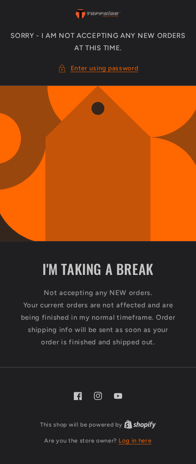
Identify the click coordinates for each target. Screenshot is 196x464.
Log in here (135, 440)
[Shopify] (140, 424)
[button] (98, 68)
